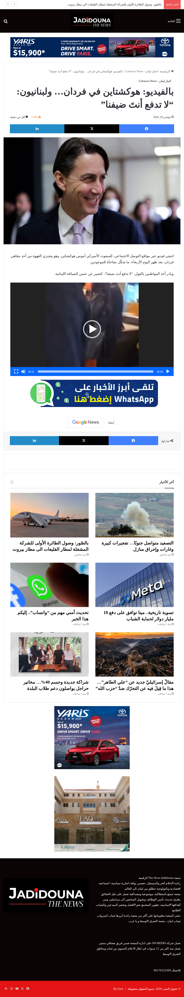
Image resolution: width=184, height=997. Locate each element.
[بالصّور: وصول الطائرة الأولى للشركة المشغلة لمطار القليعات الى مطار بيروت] (49, 515)
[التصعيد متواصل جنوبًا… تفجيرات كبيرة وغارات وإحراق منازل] (134, 515)
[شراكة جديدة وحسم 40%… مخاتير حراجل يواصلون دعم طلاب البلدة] (49, 654)
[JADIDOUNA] (92, 20)
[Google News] (86, 422)
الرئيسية (165, 71)
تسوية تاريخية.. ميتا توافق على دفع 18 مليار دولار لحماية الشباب (123, 4)
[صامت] (23, 371)
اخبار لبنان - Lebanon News (141, 71)
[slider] (95, 371)
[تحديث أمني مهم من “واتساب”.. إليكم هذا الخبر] (49, 585)
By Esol (118, 988)
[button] (92, 329)
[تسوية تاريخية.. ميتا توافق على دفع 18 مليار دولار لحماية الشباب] (134, 585)
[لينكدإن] (37, 128)
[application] (92, 329)
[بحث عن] (5, 23)
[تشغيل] (168, 371)
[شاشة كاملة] (16, 371)
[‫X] (91, 128)
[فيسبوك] (146, 128)
